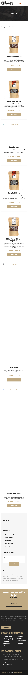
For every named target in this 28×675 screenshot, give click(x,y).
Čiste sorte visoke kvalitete (12, 535)
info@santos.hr (7, 662)
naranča (21, 578)
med (5, 578)
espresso (20, 575)
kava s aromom (12, 577)
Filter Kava (8, 540)
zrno (10, 580)
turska (6, 580)
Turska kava (8, 546)
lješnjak (20, 577)
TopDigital (10, 672)
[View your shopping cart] (21, 3)
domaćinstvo (12, 575)
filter (5, 577)
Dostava (20, 643)
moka (15, 578)
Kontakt (14, 604)
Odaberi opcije (14, 69)
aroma (6, 575)
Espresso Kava (9, 537)
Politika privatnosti (6, 642)
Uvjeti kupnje (22, 641)
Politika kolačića (20, 637)
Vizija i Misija (8, 636)
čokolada (15, 580)
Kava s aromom (9, 543)
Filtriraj (14, 564)
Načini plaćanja (8, 639)
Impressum (7, 646)
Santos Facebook (7, 664)
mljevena (10, 578)
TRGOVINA (6, 627)
